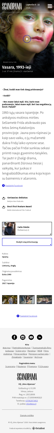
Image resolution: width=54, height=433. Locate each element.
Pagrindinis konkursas (21, 347)
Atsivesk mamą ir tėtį (9, 62)
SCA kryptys (21, 350)
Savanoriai (28, 357)
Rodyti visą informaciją (27, 242)
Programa (32, 366)
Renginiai (32, 350)
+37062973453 (31, 400)
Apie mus (6, 347)
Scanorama (10, 366)
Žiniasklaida (17, 357)
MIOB (40, 350)
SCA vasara (43, 366)
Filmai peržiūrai (20, 354)
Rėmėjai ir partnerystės (38, 354)
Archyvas (38, 357)
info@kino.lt (31, 403)
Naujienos (22, 366)
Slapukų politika (27, 415)
